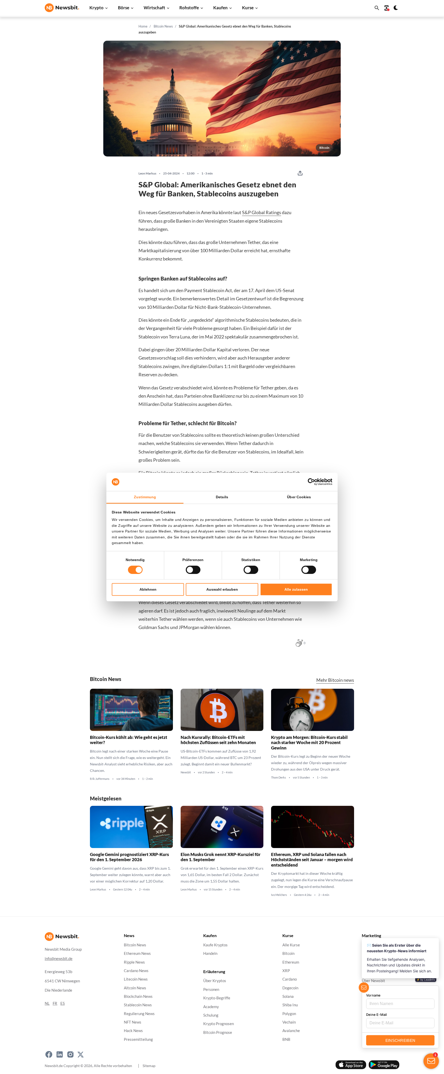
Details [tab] (222, 497)
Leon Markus (147, 173)
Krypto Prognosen (218, 1023)
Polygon (289, 1013)
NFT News (132, 1022)
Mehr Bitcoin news (335, 680)
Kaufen (220, 7)
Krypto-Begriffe (216, 998)
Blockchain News (138, 996)
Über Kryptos (214, 981)
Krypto (96, 7)
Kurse (248, 7)
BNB (286, 1039)
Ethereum (290, 962)
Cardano (289, 979)
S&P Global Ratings (261, 212)
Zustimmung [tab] (145, 497)
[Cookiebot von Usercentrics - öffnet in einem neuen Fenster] (309, 481)
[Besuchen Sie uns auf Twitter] (80, 1054)
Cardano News (136, 970)
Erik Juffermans (99, 779)
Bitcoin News (163, 26)
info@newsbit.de (58, 958)
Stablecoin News (138, 1005)
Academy (211, 1006)
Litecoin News (136, 979)
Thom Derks (278, 777)
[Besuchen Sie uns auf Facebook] (49, 1054)
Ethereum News (137, 953)
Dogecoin (290, 987)
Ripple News (134, 962)
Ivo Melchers (279, 895)
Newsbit (186, 772)
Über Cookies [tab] (299, 497)
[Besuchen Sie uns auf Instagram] (70, 1054)
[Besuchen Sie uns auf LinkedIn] (59, 1054)
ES (62, 1003)
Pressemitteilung (138, 1039)
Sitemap (149, 1065)
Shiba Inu (290, 1005)
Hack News (133, 1030)
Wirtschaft (154, 7)
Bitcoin (288, 953)
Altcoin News (135, 987)
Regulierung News (139, 1013)
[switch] (193, 570)
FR (55, 1003)
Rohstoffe (189, 7)
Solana (288, 996)
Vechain (289, 1022)
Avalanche (291, 1030)
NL (47, 1003)
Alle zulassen (296, 589)
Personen (211, 989)
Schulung (210, 1015)
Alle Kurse (291, 944)
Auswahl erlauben (222, 589)
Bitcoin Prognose (217, 1032)
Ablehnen (148, 589)
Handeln (210, 953)
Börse (123, 7)
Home (142, 26)
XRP (286, 970)
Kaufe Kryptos (215, 944)
